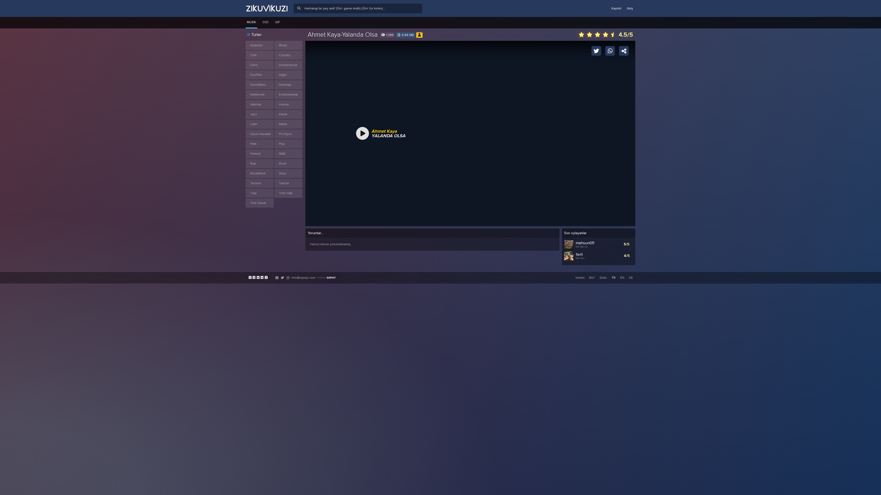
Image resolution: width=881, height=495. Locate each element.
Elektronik (257, 94)
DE (631, 278)
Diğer (283, 75)
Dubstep (285, 85)
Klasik (283, 114)
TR (613, 278)
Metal (283, 124)
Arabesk (256, 45)
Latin (253, 124)
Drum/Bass (258, 85)
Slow (282, 173)
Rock (282, 163)
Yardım (580, 278)
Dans (254, 65)
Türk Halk (286, 193)
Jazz (253, 114)
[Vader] (419, 35)
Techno (255, 183)
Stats (603, 278)
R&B (282, 154)
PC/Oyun (285, 134)
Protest (255, 154)
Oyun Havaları (260, 134)
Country (284, 55)
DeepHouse (288, 65)
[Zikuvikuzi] (267, 8)
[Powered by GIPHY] (326, 277)
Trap (253, 193)
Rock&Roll (257, 173)
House (284, 104)
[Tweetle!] (596, 50)
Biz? (592, 278)
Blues (283, 45)
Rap (253, 163)
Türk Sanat (258, 203)
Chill (253, 55)
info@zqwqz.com (303, 278)
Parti (253, 144)
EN (622, 278)
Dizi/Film (256, 75)
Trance (284, 183)
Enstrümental (288, 94)
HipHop (255, 104)
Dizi (265, 22)
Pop (282, 144)
